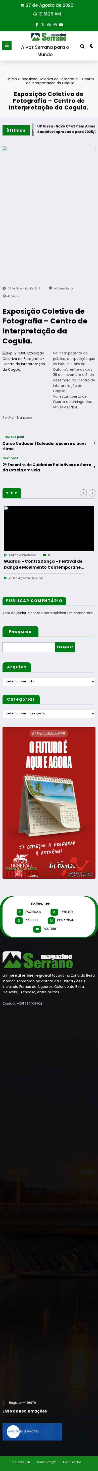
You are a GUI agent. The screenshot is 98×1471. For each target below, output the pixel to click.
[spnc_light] (91, 46)
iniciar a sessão (30, 613)
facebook (33, 912)
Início (12, 78)
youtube (50, 929)
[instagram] (55, 24)
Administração (46, 1462)
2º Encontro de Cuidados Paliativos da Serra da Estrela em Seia (47, 467)
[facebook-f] (37, 24)
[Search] (82, 46)
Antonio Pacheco (35, 555)
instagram (66, 920)
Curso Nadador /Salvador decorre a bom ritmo (44, 446)
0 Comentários (64, 288)
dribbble (31, 920)
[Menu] (7, 45)
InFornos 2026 (20, 1462)
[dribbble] (49, 24)
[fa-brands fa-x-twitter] (43, 24)
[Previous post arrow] (94, 443)
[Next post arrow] (94, 467)
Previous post (13, 437)
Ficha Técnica (72, 1462)
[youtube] (61, 24)
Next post (10, 458)
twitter (66, 912)
